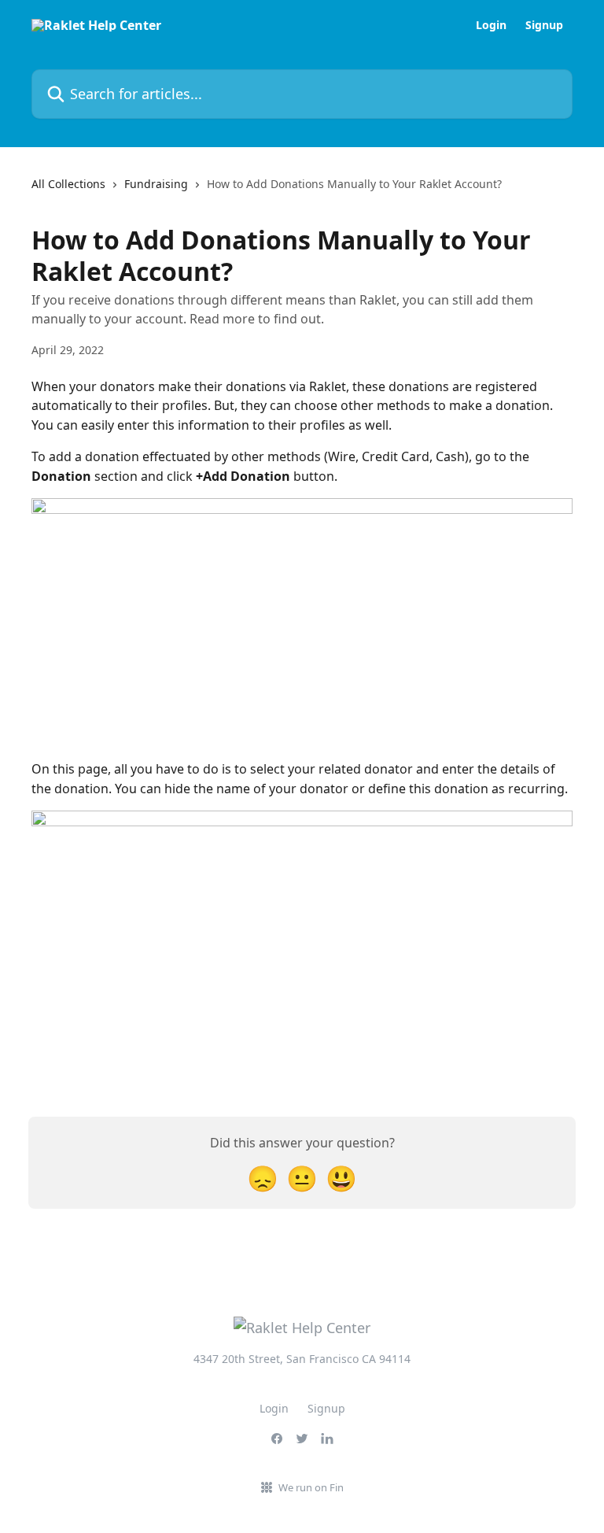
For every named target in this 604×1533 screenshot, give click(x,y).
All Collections (68, 183)
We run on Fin (311, 1487)
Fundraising (156, 183)
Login (491, 25)
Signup (544, 25)
